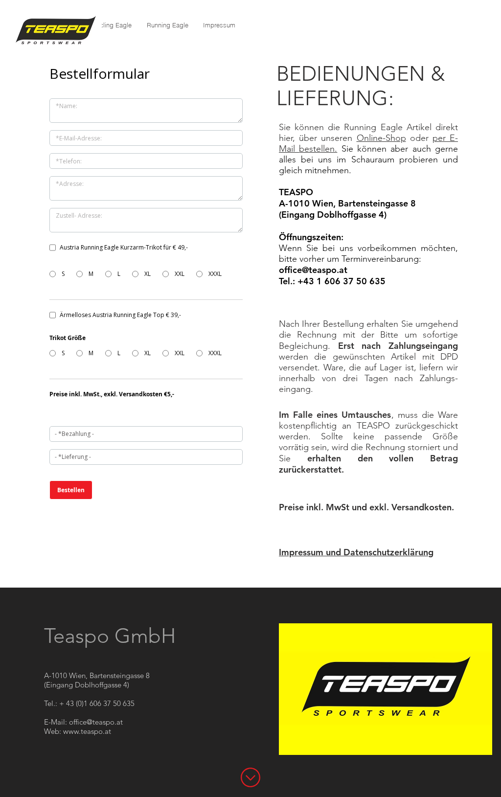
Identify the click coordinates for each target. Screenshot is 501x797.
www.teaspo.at (87, 731)
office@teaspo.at (313, 269)
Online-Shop (381, 138)
